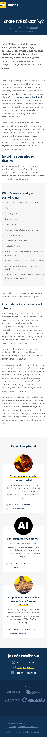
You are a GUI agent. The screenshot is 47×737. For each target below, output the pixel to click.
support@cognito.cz (25, 672)
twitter (18, 732)
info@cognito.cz (25, 667)
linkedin (26, 732)
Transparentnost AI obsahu (22, 538)
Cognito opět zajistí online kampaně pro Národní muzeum (23, 601)
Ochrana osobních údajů (28, 727)
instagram (35, 732)
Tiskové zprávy (30, 629)
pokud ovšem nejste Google (29, 97)
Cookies (12, 727)
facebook (9, 732)
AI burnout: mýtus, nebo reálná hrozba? (23, 478)
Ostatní (27, 505)
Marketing (34, 28)
